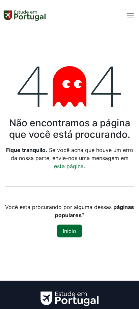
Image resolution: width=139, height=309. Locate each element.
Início (69, 231)
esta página (69, 166)
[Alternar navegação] (130, 15)
